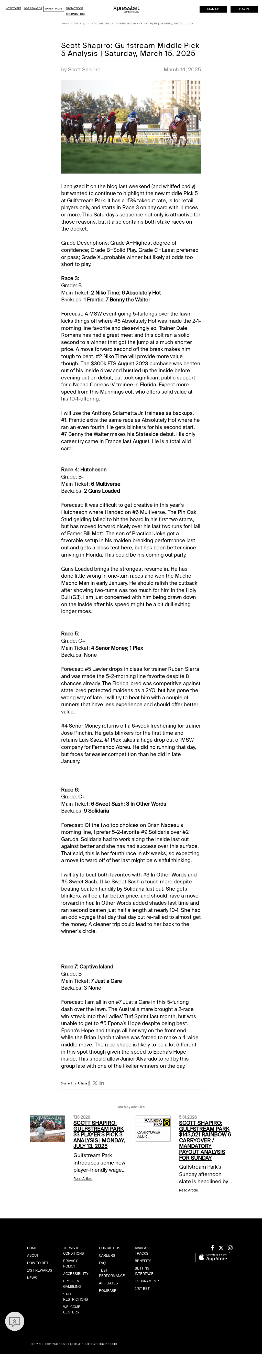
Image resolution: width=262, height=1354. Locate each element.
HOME (32, 1248)
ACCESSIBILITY (76, 1274)
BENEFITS (143, 1261)
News (65, 23)
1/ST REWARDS (39, 1270)
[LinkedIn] (102, 1083)
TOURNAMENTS (147, 1281)
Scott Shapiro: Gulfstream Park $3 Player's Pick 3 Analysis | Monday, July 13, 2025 (99, 1134)
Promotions (74, 8)
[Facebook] (89, 1083)
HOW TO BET (37, 1263)
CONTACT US (109, 1248)
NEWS (32, 1278)
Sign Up (213, 9)
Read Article (82, 1179)
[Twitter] (95, 1083)
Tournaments (75, 14)
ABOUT (33, 1255)
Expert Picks (53, 8)
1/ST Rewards (33, 8)
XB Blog (79, 23)
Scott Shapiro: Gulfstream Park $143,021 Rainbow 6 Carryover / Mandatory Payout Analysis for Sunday (205, 1140)
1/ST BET (142, 1289)
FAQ (102, 1263)
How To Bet (13, 8)
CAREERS (107, 1255)
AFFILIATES (108, 1283)
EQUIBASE (107, 1291)
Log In (244, 9)
